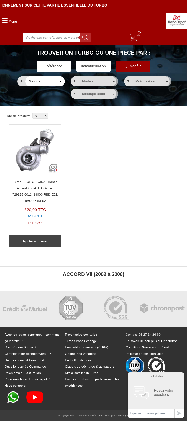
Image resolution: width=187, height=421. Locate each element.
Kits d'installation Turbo (81, 373)
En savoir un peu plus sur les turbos (151, 341)
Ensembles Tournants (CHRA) (86, 347)
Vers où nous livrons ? (20, 347)
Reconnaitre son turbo (81, 334)
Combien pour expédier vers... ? (28, 353)
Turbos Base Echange (81, 341)
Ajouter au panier (35, 241)
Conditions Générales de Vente (148, 347)
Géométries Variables (80, 353)
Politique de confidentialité (144, 353)
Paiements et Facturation (23, 373)
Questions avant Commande (25, 360)
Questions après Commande (25, 366)
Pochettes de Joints (79, 360)
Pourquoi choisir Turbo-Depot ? (27, 379)
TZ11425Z (35, 202)
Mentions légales (121, 415)
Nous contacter (15, 385)
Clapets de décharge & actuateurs (89, 366)
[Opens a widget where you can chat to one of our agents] (155, 395)
